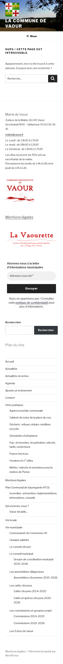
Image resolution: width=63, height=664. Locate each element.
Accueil (9, 361)
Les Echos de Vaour (21, 631)
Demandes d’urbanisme (23, 435)
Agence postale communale (26, 410)
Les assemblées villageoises (26, 571)
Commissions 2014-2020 (29, 616)
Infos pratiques (14, 405)
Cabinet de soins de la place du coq (30, 417)
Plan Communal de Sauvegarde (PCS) (27, 487)
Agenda (10, 383)
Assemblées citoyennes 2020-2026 (35, 577)
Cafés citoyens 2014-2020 (30, 591)
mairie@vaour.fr (14, 134)
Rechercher (13, 322)
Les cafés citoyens (20, 585)
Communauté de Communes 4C (28, 533)
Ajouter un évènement (18, 390)
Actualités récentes (17, 376)
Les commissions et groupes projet (30, 610)
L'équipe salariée (19, 540)
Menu (33, 36)
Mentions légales (15, 480)
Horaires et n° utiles (21, 460)
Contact (10, 397)
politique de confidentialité (32, 302)
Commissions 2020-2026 (29, 623)
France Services (18, 453)
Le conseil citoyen (20, 546)
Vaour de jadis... (18, 511)
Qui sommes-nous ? (17, 506)
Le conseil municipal (21, 553)
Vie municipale (13, 527)
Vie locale (11, 520)
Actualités (11, 368)
